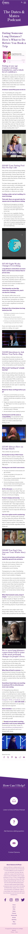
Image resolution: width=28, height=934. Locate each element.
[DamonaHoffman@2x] (7, 2)
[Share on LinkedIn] (16, 757)
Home (14, 904)
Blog (14, 921)
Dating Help (14, 915)
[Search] (21, 2)
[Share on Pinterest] (12, 757)
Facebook (17, 700)
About (14, 907)
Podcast (14, 913)
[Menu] (24, 2)
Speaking (14, 919)
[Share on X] (8, 757)
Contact (14, 923)
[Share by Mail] (24, 757)
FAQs (14, 909)
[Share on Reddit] (20, 757)
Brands (14, 917)
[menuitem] (21, 2)
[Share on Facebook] (4, 757)
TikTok (10, 700)
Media (14, 911)
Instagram (5, 700)
